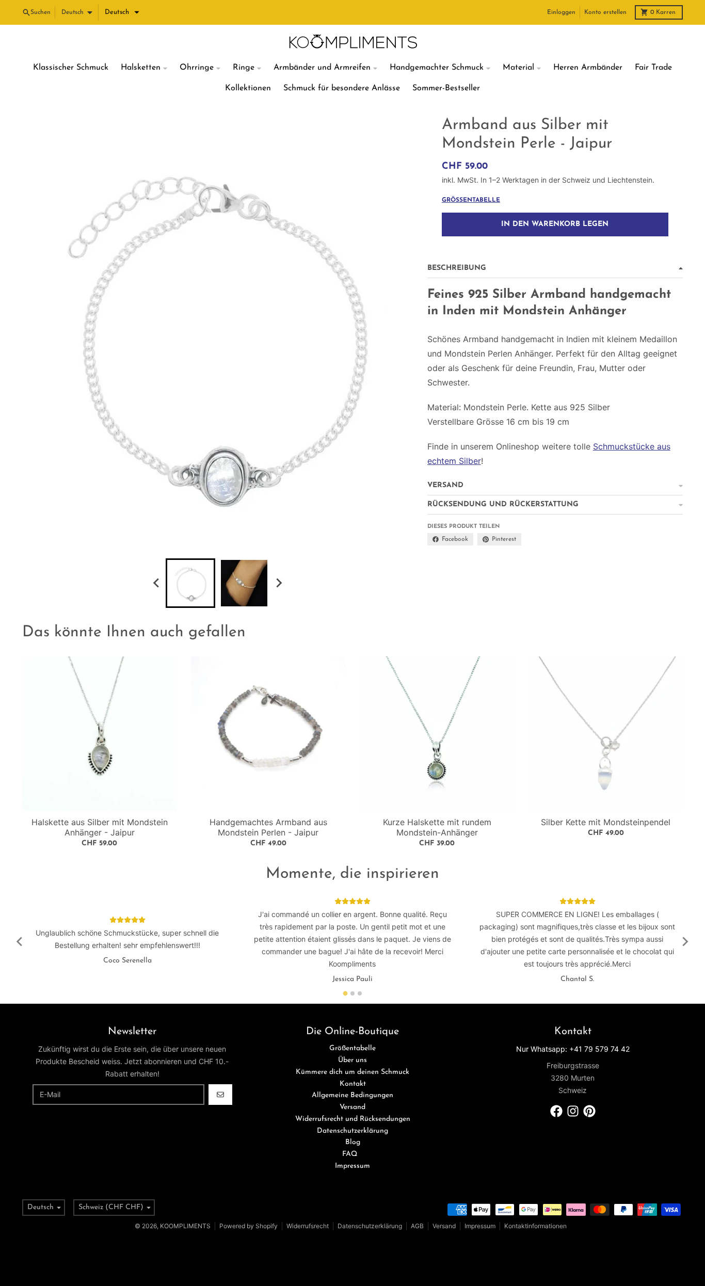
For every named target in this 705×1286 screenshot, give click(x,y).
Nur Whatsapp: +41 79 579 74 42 (573, 1048)
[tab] (345, 993)
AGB (417, 1226)
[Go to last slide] (156, 583)
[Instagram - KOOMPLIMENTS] (573, 1111)
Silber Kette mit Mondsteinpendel (605, 822)
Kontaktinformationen (535, 1226)
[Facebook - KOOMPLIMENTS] (556, 1111)
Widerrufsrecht (307, 1226)
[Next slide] (278, 583)
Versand (444, 1226)
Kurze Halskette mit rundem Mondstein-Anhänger (437, 827)
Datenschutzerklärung (370, 1226)
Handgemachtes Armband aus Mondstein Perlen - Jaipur (268, 827)
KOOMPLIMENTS (185, 1226)
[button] (122, 12)
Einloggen (561, 12)
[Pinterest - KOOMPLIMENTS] (589, 1111)
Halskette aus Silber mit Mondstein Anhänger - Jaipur (99, 827)
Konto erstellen (605, 12)
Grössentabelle (471, 200)
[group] (190, 583)
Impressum (479, 1226)
